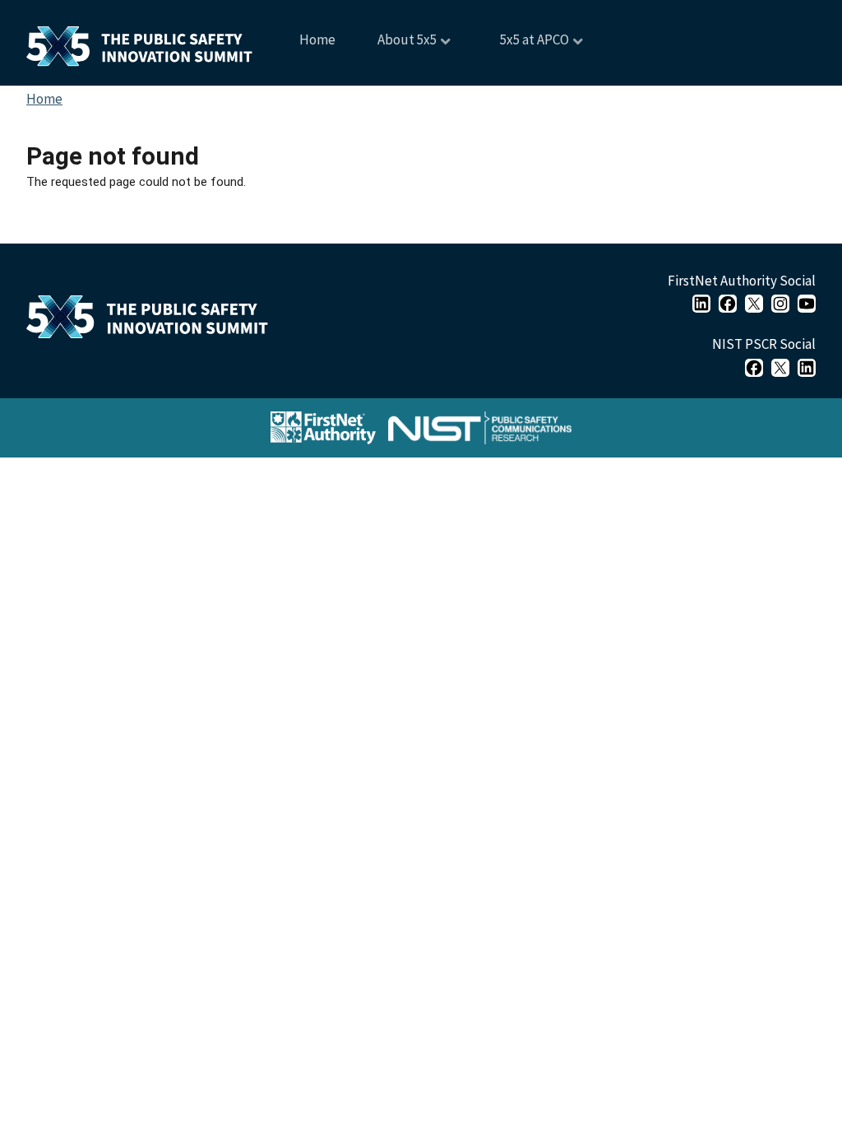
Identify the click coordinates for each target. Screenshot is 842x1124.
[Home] (153, 320)
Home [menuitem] (317, 39)
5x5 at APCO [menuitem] (523, 45)
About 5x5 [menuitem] (397, 45)
